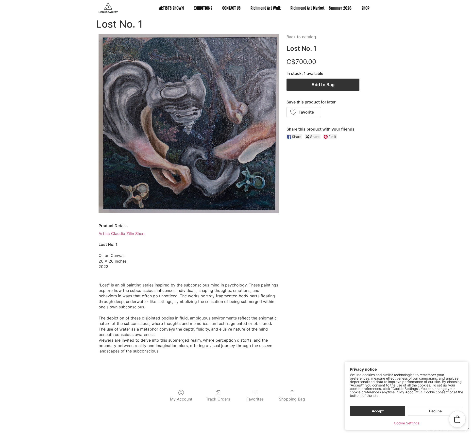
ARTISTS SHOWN (171, 8)
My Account (181, 399)
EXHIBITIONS (203, 8)
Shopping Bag (292, 399)
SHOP (365, 8)
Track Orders (218, 399)
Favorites (255, 399)
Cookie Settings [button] (406, 423)
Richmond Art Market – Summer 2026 (321, 8)
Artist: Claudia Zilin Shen (121, 233)
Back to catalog (301, 36)
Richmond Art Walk (266, 8)
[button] (304, 112)
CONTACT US (231, 8)
